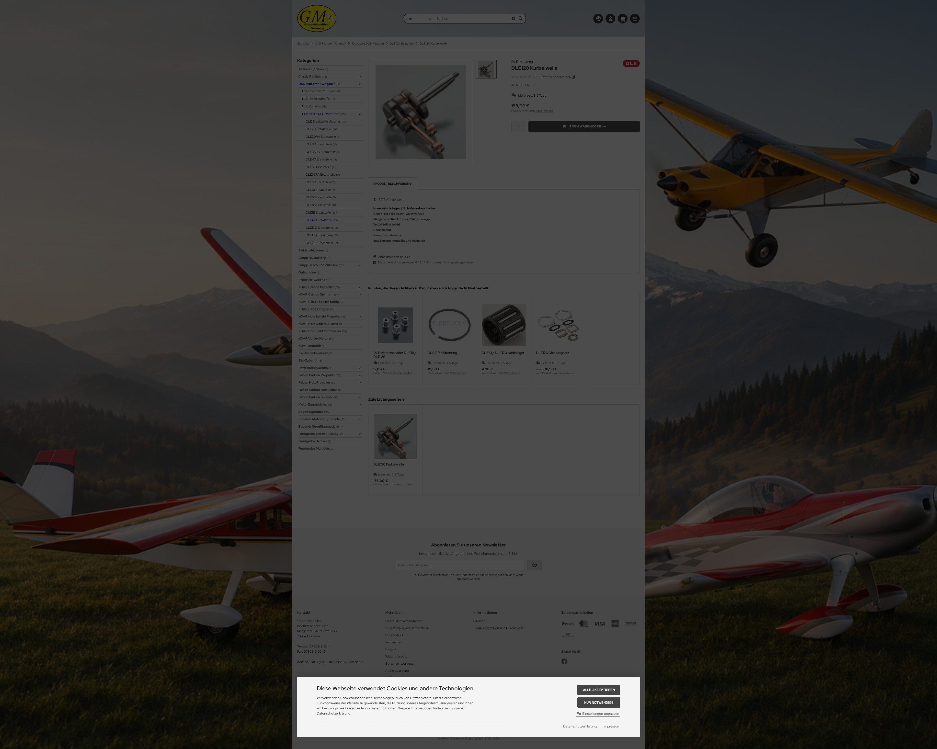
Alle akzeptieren (599, 690)
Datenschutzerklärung (580, 726)
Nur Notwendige (599, 702)
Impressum (612, 726)
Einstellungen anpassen (600, 713)
